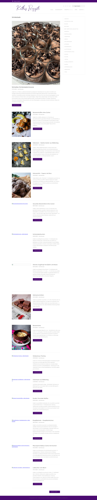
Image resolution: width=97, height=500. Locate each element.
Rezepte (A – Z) (68, 9)
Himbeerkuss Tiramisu (39, 356)
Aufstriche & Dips (68, 21)
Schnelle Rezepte (68, 61)
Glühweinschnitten (38, 295)
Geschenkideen (68, 41)
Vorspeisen (67, 69)
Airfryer (66, 18)
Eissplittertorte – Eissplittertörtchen (43, 420)
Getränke (66, 44)
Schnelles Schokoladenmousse (23, 87)
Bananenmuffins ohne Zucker (41, 112)
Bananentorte (37, 325)
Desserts (66, 31)
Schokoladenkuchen (39, 234)
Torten (66, 59)
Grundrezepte (58, 9)
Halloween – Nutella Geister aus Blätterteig (45, 143)
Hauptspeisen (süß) (69, 51)
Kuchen (66, 56)
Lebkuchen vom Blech (39, 467)
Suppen (66, 64)
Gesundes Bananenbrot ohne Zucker (44, 203)
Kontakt (81, 9)
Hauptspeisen (67, 49)
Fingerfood (67, 36)
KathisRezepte (20, 89)
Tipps (76, 9)
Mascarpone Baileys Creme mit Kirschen (45, 445)
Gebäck (66, 39)
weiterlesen (38, 128)
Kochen (66, 54)
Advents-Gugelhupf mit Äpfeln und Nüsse (45, 264)
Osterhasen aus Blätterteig (41, 379)
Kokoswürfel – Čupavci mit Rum (42, 173)
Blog (52, 9)
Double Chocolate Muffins (40, 398)
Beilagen (66, 26)
